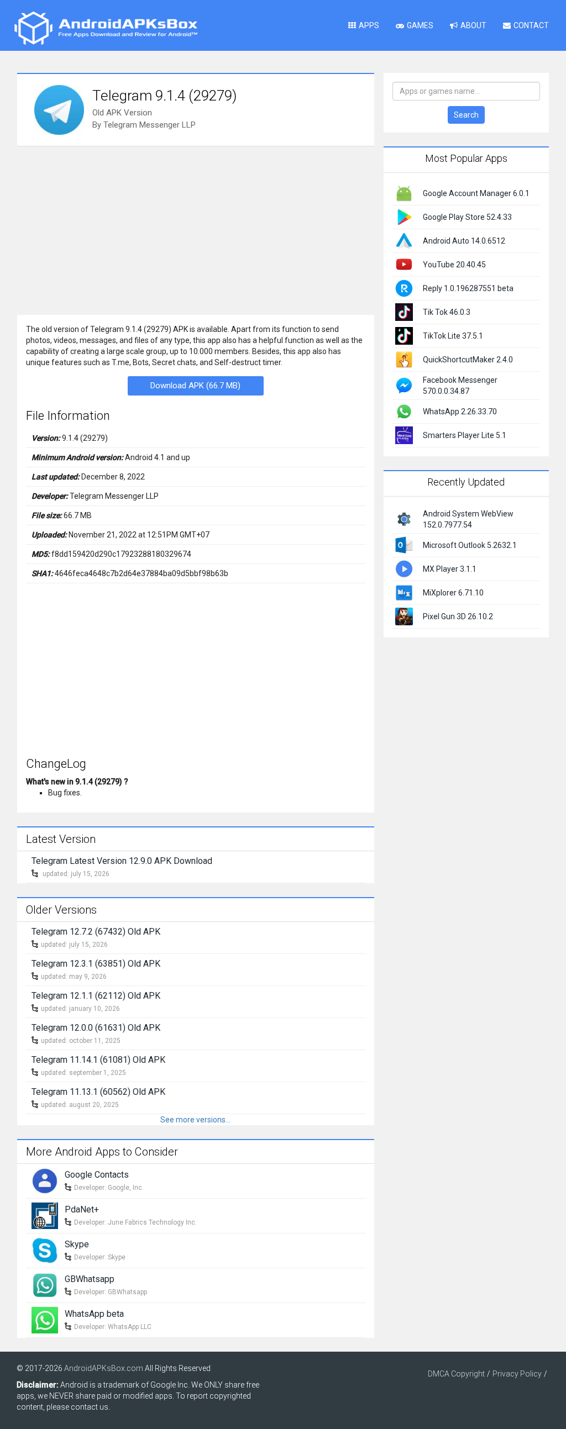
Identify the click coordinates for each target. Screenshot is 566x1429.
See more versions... (195, 1119)
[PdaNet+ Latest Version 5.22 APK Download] (45, 1214)
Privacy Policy (517, 1373)
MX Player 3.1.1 (449, 569)
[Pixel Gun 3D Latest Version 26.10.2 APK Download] (404, 615)
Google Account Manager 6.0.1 (476, 193)
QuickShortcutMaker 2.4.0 (468, 359)
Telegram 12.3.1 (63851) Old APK (96, 963)
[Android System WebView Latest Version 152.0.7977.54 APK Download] (404, 518)
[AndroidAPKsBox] (105, 27)
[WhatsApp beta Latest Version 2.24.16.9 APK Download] (45, 1319)
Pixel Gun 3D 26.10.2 (458, 616)
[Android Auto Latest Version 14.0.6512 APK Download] (404, 240)
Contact (531, 25)
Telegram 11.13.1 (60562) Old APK (98, 1092)
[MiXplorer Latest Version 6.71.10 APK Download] (404, 591)
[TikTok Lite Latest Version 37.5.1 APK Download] (404, 335)
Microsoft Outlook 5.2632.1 (470, 545)
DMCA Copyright (456, 1373)
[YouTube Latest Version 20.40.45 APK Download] (404, 264)
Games (420, 25)
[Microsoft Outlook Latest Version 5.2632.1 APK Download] (404, 544)
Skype (77, 1244)
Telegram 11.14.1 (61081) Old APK (98, 1059)
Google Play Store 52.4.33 (467, 217)
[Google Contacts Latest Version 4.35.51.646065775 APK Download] (45, 1179)
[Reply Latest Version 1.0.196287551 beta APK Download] (404, 287)
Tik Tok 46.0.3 (446, 312)
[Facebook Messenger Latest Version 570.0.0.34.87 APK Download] (404, 385)
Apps (369, 25)
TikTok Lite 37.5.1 (453, 335)
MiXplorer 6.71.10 (453, 592)
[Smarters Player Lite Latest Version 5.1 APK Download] (404, 434)
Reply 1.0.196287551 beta (468, 288)
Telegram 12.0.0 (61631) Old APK (96, 1027)
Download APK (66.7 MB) (195, 386)
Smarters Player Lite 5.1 (464, 435)
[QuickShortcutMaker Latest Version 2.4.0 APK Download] (404, 359)
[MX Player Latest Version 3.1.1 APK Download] (404, 567)
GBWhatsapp (89, 1279)
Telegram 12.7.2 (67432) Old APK (96, 931)
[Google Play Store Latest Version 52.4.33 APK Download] (404, 216)
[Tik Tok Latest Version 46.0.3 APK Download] (404, 311)
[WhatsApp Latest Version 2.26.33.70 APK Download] (404, 411)
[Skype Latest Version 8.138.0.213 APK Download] (45, 1249)
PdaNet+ (82, 1209)
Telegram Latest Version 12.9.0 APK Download (122, 861)
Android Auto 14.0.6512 (464, 240)
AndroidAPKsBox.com (103, 1368)
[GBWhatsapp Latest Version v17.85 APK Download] (45, 1284)
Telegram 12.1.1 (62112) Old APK (96, 995)
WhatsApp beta (94, 1314)
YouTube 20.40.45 (454, 264)
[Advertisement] (195, 229)
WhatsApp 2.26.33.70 (460, 411)
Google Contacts (97, 1174)
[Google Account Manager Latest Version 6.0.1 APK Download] (404, 192)
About (473, 25)
